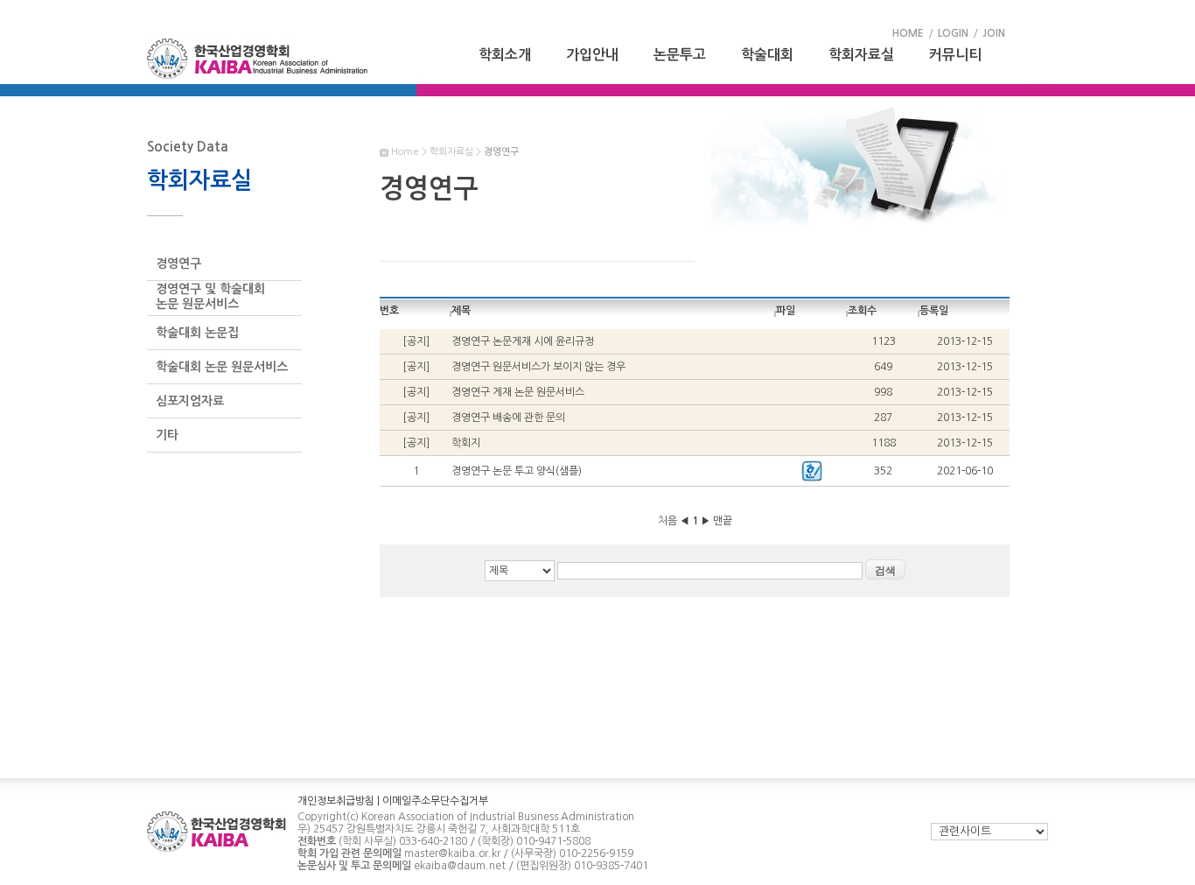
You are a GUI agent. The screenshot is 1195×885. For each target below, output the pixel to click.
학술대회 (767, 54)
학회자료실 (861, 54)
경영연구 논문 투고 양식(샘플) (516, 471)
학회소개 (505, 54)
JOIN (993, 33)
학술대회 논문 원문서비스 (222, 367)
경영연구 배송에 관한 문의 (508, 417)
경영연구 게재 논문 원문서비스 (517, 392)
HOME (908, 33)
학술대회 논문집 (197, 333)
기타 (167, 435)
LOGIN (953, 33)
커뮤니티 (955, 54)
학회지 (465, 443)
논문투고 (679, 54)
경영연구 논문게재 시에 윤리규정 (522, 341)
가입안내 (592, 54)
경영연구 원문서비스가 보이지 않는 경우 (538, 367)
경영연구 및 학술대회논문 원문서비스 (210, 296)
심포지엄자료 (190, 401)
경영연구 (178, 263)
